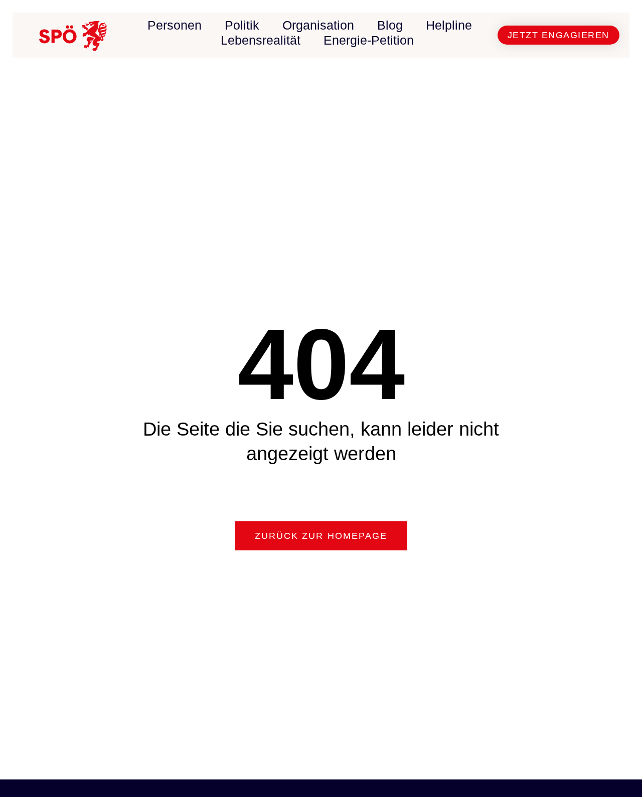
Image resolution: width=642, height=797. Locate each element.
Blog (390, 25)
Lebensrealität (260, 40)
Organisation (318, 25)
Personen (174, 25)
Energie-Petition (369, 40)
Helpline (449, 25)
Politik (242, 25)
